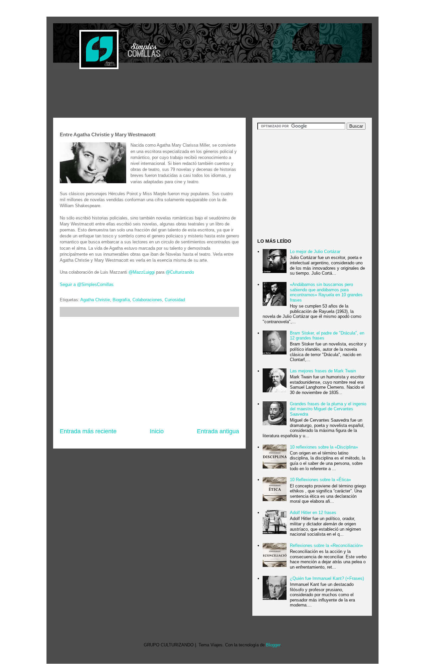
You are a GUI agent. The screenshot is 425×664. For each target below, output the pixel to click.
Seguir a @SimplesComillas (87, 284)
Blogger (273, 644)
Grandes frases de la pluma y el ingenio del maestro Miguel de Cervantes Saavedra (328, 409)
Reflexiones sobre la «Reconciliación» (326, 545)
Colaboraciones (147, 299)
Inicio (157, 431)
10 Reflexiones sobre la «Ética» (320, 479)
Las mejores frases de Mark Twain (323, 370)
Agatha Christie (95, 299)
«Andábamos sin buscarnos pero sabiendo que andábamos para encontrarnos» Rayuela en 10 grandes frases (326, 292)
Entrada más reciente (88, 431)
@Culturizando (180, 272)
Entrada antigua (218, 431)
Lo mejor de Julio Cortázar (315, 251)
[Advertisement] (174, 94)
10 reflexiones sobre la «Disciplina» (324, 447)
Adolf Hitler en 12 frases (313, 512)
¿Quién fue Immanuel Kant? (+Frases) (327, 578)
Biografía (121, 299)
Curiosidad (175, 299)
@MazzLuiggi (141, 272)
